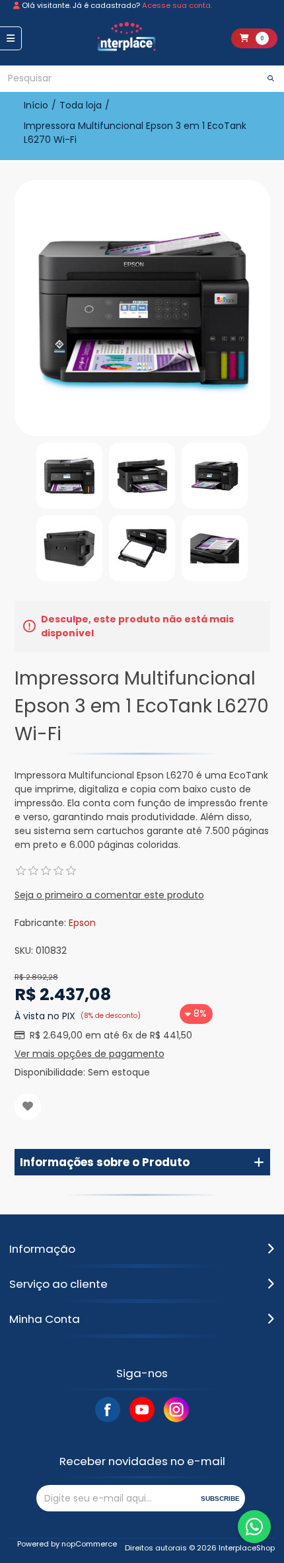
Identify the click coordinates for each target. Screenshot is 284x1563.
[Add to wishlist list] (28, 1106)
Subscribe (220, 1498)
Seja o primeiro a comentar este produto (109, 895)
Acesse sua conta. (177, 5)
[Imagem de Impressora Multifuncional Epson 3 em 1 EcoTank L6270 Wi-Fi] (69, 476)
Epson (82, 922)
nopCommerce (89, 1544)
